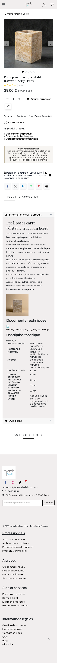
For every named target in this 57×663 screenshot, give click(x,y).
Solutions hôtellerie (13, 539)
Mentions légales (12, 629)
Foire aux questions (13, 594)
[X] (15, 186)
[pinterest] (26, 482)
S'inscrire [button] (48, 503)
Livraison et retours (13, 602)
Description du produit (18, 133)
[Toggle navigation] (3, 4)
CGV (5, 637)
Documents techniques (18, 136)
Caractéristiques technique (21, 138)
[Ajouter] (20, 99)
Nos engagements (13, 570)
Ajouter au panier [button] (40, 99)
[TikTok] (20, 482)
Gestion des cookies (14, 625)
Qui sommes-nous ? (13, 567)
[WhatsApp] (31, 186)
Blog (5, 640)
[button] (6, 43)
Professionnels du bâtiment (18, 547)
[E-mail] (47, 186)
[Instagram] (12, 482)
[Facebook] (7, 186)
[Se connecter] (44, 4)
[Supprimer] (7, 99)
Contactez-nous (12, 633)
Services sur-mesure (14, 578)
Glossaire (7, 644)
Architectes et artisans (15, 543)
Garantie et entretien (15, 605)
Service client (10, 598)
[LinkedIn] (23, 186)
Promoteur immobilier (14, 551)
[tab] (28, 215)
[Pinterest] (39, 186)
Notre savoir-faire (12, 574)
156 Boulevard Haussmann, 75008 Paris (26, 495)
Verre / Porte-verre (18, 14)
